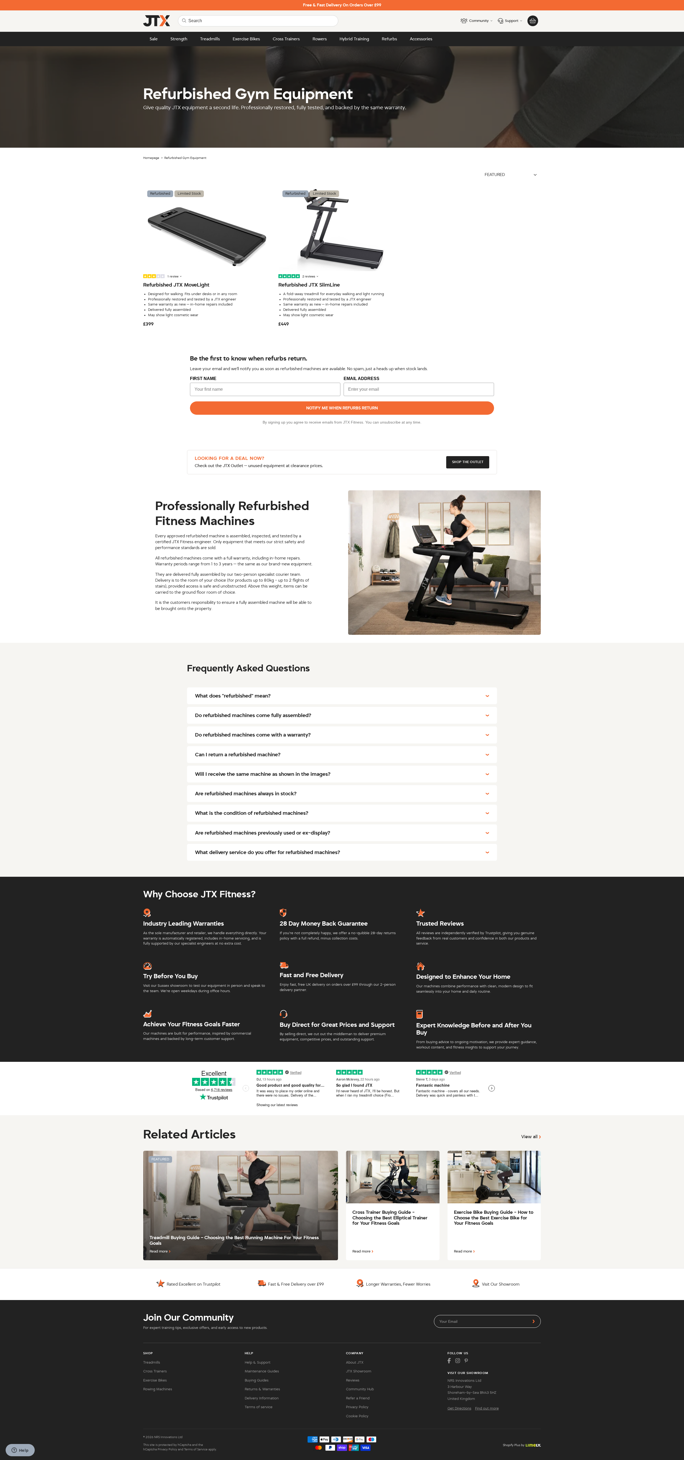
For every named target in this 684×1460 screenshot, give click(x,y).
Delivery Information (262, 1398)
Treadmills (210, 39)
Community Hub (360, 1389)
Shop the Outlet (468, 462)
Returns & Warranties (262, 1389)
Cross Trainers (286, 39)
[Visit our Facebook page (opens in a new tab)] (449, 1360)
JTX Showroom (358, 1371)
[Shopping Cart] (532, 20)
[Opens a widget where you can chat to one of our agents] (20, 1450)
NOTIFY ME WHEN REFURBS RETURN (342, 408)
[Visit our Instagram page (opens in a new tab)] (457, 1360)
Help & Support (257, 1362)
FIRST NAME (203, 378)
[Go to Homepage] (156, 20)
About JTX (354, 1362)
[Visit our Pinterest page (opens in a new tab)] (466, 1360)
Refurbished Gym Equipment (185, 157)
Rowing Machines (157, 1389)
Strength (178, 39)
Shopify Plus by (513, 1445)
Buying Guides (257, 1380)
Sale (154, 39)
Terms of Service (196, 1449)
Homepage (151, 157)
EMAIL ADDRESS (361, 378)
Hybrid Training (354, 39)
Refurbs (389, 39)
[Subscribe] (533, 1321)
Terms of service (259, 1407)
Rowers (320, 39)
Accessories (421, 39)
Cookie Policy (357, 1416)
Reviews (352, 1380)
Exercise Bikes (246, 39)
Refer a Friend (358, 1398)
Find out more (487, 1408)
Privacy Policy (357, 1407)
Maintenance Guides (262, 1371)
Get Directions (459, 1408)
